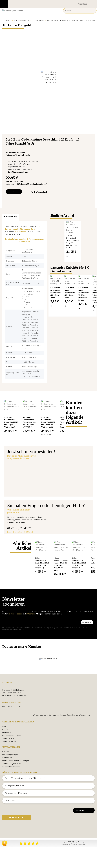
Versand (21, 181)
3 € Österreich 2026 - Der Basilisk (58, 467)
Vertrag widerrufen (16, 817)
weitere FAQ (81, 810)
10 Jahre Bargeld (22, 155)
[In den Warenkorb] (4, 31)
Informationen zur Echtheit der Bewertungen (73, 844)
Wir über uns (7, 758)
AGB (4, 726)
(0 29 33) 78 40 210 (20, 528)
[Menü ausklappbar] (4, 4)
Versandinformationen (11, 767)
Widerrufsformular (9, 741)
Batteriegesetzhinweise (11, 735)
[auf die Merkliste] (90, 140)
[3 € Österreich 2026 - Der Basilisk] (22, 473)
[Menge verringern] (8, 191)
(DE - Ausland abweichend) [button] (36, 184)
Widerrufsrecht (8, 738)
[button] (65, 4)
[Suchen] (93, 10)
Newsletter (6, 751)
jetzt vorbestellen (49, 481)
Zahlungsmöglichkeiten (11, 764)
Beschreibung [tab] (10, 216)
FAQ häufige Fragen (10, 755)
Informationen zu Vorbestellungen (15, 761)
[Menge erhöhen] (19, 191)
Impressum (6, 732)
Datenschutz (7, 729)
